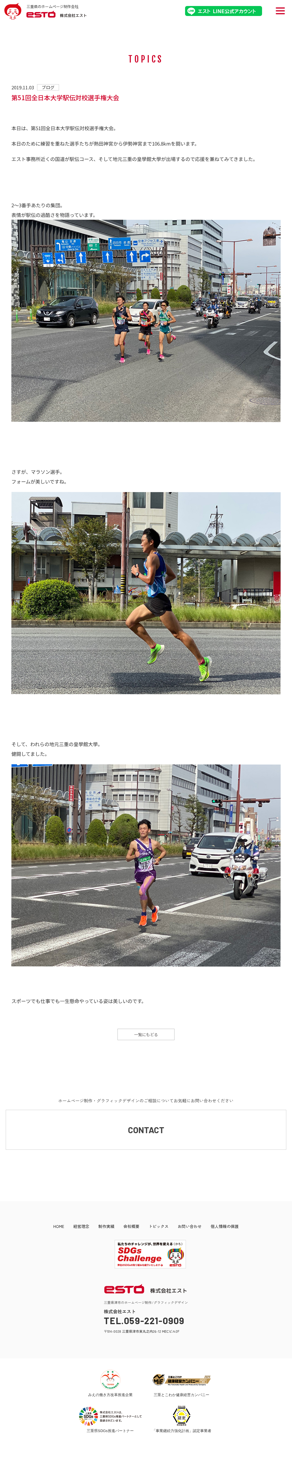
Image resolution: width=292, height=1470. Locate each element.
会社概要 (131, 1226)
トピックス (159, 1226)
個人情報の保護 (225, 1226)
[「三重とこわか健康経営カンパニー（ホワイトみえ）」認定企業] (182, 1380)
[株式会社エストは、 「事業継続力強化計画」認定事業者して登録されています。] (181, 1416)
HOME (58, 1226)
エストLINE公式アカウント (223, 11)
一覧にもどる (146, 1034)
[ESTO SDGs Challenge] (146, 1266)
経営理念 (81, 1226)
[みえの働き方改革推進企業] (110, 1380)
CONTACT (146, 1130)
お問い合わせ (190, 1226)
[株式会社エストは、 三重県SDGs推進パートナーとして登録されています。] (110, 1416)
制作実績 (106, 1226)
